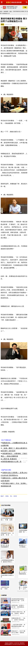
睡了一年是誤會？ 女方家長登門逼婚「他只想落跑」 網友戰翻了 (23, 588)
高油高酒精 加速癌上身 (7, 576)
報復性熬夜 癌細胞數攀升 (5, 546)
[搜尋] (26, 3)
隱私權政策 (22, 642)
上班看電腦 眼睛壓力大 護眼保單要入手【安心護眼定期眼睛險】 (7, 561)
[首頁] (14, 2)
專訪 (11, 496)
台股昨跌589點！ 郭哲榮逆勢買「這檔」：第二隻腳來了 (5, 588)
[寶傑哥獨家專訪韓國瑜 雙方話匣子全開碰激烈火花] (14, 34)
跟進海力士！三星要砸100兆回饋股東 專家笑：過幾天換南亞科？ (23, 546)
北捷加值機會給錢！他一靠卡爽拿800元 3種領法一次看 (23, 531)
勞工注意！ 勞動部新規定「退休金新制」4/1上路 (23, 573)
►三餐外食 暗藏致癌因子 (9, 459)
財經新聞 (6, 11)
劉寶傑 (15, 496)
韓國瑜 (7, 496)
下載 (25, 7)
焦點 (11, 11)
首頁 (1, 11)
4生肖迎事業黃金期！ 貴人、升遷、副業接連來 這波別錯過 (7, 519)
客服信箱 (6, 642)
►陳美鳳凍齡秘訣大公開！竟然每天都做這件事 (12, 462)
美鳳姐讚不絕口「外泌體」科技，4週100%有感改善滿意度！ (7, 534)
